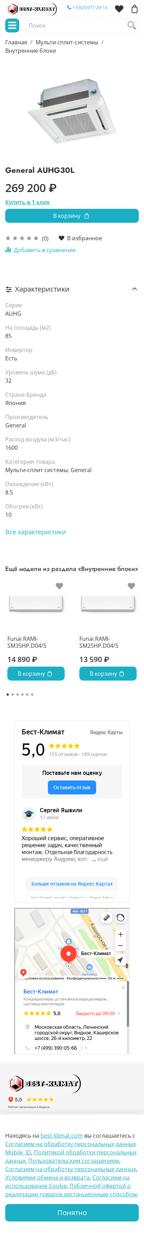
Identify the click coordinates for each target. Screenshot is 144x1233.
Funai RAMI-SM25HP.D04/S (98, 642)
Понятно (72, 1212)
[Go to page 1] (8, 694)
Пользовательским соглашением (73, 1161)
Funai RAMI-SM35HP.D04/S (26, 642)
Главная (16, 42)
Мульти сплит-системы (67, 42)
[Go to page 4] (22, 694)
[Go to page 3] (17, 694)
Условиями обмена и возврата (47, 1177)
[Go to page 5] (27, 694)
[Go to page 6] (32, 694)
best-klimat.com (62, 1135)
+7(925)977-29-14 (89, 7)
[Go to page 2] (13, 694)
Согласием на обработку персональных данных (70, 1169)
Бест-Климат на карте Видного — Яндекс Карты (72, 897)
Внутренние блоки (30, 50)
